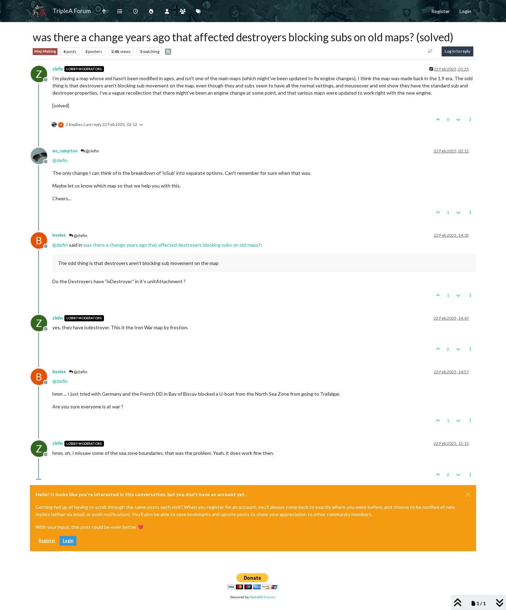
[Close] (468, 494)
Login (68, 540)
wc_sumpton (64, 150)
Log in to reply (457, 51)
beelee (59, 235)
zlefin (57, 69)
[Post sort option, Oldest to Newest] (430, 51)
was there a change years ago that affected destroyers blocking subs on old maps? (172, 245)
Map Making (45, 51)
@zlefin (92, 150)
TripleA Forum (72, 10)
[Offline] (41, 155)
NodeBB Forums (263, 597)
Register (47, 540)
